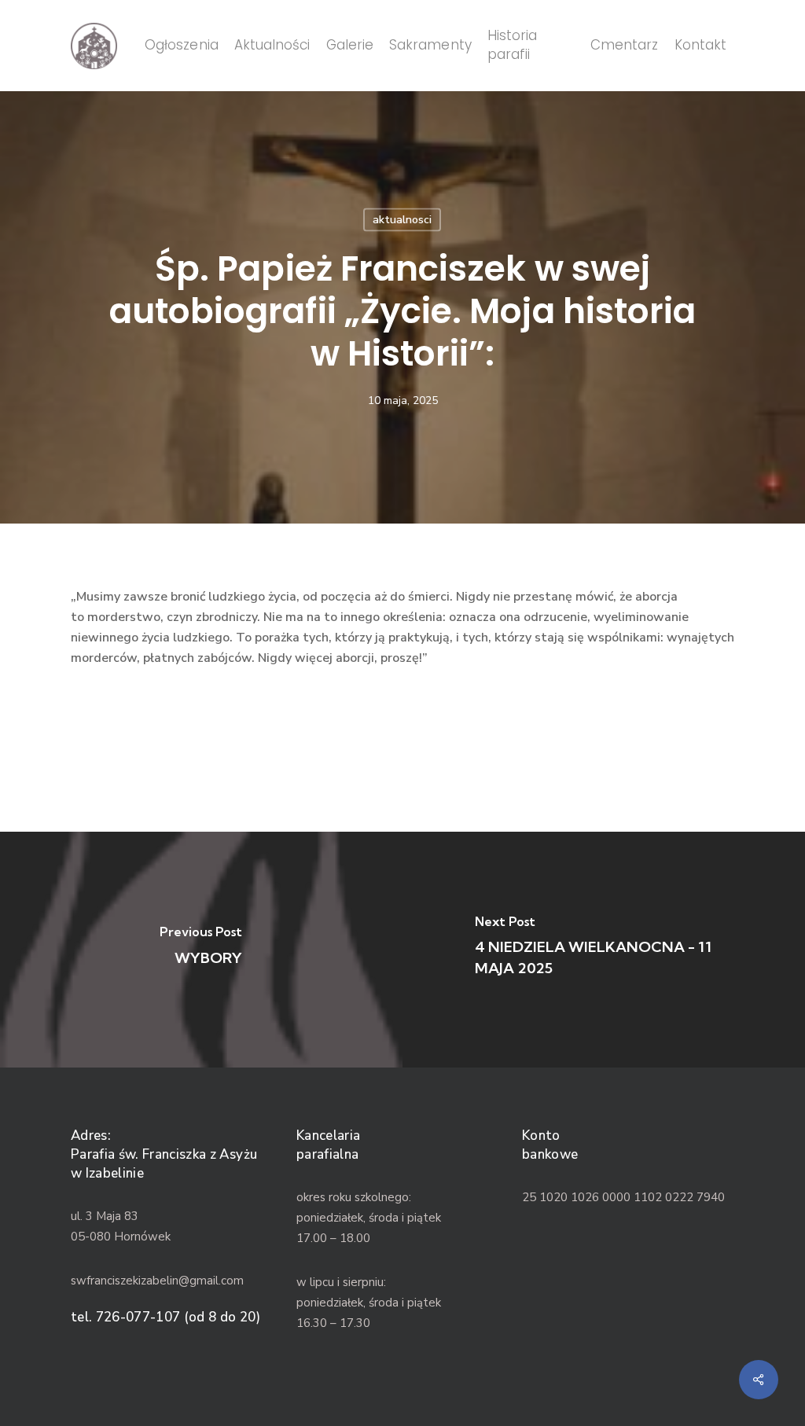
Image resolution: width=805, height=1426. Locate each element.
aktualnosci (402, 219)
